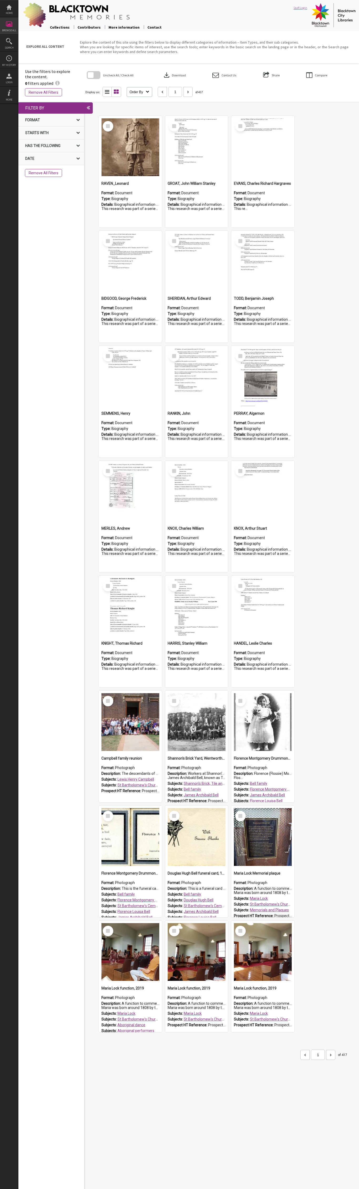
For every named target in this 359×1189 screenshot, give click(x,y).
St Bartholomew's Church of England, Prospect (156, 785)
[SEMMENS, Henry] (130, 377)
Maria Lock (259, 898)
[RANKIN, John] (196, 377)
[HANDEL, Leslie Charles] (263, 607)
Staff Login (300, 8)
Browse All (9, 30)
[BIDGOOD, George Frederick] (130, 262)
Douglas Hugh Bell (198, 900)
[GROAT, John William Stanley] (196, 147)
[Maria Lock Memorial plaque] (263, 837)
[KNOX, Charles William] (196, 492)
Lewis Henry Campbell (135, 779)
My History (9, 65)
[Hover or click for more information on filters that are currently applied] (57, 83)
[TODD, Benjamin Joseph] (263, 262)
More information (124, 27)
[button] (224, 75)
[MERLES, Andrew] (130, 492)
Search (9, 47)
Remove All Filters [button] (43, 92)
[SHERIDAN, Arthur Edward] (196, 262)
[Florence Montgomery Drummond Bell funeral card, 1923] (130, 837)
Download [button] (174, 75)
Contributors (89, 27)
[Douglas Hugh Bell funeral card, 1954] (196, 837)
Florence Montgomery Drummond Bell (281, 789)
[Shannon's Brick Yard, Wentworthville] (196, 722)
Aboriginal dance (131, 1025)
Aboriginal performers (135, 1031)
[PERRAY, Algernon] (263, 377)
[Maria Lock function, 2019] (130, 952)
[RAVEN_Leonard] (130, 147)
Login (9, 82)
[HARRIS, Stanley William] (196, 607)
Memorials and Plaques (269, 910)
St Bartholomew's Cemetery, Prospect (149, 906)
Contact (154, 27)
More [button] (9, 99)
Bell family (192, 789)
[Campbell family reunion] (130, 722)
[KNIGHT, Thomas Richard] (130, 607)
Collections (60, 27)
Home (9, 13)
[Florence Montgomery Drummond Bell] (263, 722)
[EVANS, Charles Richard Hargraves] (263, 147)
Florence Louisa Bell (266, 801)
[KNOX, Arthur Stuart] (263, 492)
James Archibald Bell (201, 795)
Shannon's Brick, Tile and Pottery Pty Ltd (217, 783)
